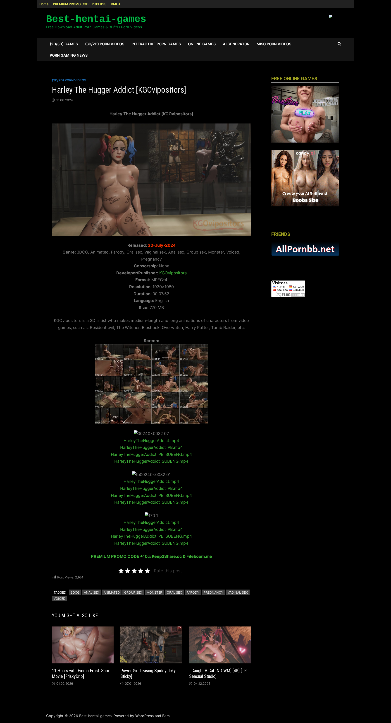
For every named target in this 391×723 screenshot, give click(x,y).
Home (43, 4)
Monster (154, 592)
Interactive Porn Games (156, 44)
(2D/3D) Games (64, 44)
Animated (112, 592)
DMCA (116, 4)
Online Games (202, 44)
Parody (192, 592)
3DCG (75, 592)
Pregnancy (213, 592)
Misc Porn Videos (274, 44)
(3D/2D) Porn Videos (104, 44)
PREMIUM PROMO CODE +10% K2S (79, 4)
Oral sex (174, 592)
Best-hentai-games (96, 19)
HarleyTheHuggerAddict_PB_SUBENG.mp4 (151, 454)
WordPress (144, 715)
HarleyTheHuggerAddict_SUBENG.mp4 (151, 461)
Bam (166, 715)
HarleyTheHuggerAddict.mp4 (151, 440)
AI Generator (236, 44)
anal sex (91, 592)
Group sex (133, 592)
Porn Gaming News (69, 55)
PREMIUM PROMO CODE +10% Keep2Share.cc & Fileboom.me (151, 556)
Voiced (59, 598)
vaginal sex (238, 592)
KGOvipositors (173, 273)
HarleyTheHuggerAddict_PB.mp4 (151, 447)
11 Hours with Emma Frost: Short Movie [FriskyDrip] (81, 673)
